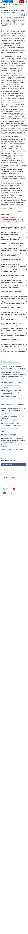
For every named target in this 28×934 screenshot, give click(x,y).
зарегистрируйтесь (9, 223)
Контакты (12, 477)
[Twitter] (22, 16)
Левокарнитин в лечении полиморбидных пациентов (12, 405)
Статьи (3, 29)
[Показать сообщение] (26, 226)
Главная (5, 477)
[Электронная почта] (20, 16)
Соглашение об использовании (10, 6)
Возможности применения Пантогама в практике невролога (12, 450)
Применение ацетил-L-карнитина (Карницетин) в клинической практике (11, 424)
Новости (2, 7)
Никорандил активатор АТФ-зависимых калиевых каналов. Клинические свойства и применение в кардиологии (13, 440)
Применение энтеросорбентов (9, 421)
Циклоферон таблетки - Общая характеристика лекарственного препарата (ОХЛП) (13, 429)
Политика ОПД (7, 481)
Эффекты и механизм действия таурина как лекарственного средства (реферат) (13, 409)
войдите (23, 221)
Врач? (21, 2)
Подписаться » (7, 464)
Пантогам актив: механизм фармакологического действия (9, 435)
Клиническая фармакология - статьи (10, 364)
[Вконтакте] (25, 16)
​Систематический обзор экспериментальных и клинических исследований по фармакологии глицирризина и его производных (13, 384)
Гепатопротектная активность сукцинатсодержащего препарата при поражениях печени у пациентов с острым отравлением (12, 415)
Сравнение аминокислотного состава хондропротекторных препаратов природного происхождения (13, 368)
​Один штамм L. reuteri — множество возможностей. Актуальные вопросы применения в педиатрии (11, 391)
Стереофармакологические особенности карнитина (12, 445)
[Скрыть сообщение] (26, 10)
